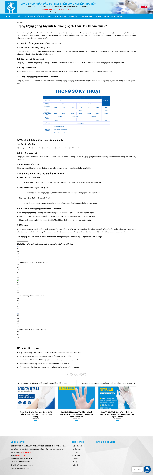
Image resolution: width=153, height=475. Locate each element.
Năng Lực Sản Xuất (36, 16)
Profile (75, 459)
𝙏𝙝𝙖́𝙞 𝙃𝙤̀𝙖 (21, 244)
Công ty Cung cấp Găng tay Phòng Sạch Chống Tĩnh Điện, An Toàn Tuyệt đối (49, 367)
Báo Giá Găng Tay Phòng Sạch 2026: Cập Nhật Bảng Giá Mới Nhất (45, 356)
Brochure (76, 455)
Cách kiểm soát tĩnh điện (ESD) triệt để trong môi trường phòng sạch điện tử (48, 360)
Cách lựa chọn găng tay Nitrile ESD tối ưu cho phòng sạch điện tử (44, 363)
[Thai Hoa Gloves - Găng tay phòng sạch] (11, 7)
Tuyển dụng (109, 16)
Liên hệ (120, 16)
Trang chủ (9, 16)
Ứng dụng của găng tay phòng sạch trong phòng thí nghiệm (43, 383)
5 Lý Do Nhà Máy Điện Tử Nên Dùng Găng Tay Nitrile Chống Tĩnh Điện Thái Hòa (50, 352)
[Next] (132, 400)
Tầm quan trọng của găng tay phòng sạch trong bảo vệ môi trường (107, 383)
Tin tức (98, 16)
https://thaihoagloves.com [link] (36, 329)
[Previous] (20, 400)
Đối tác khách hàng (57, 16)
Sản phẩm (73, 16)
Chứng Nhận (86, 16)
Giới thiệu (21, 16)
